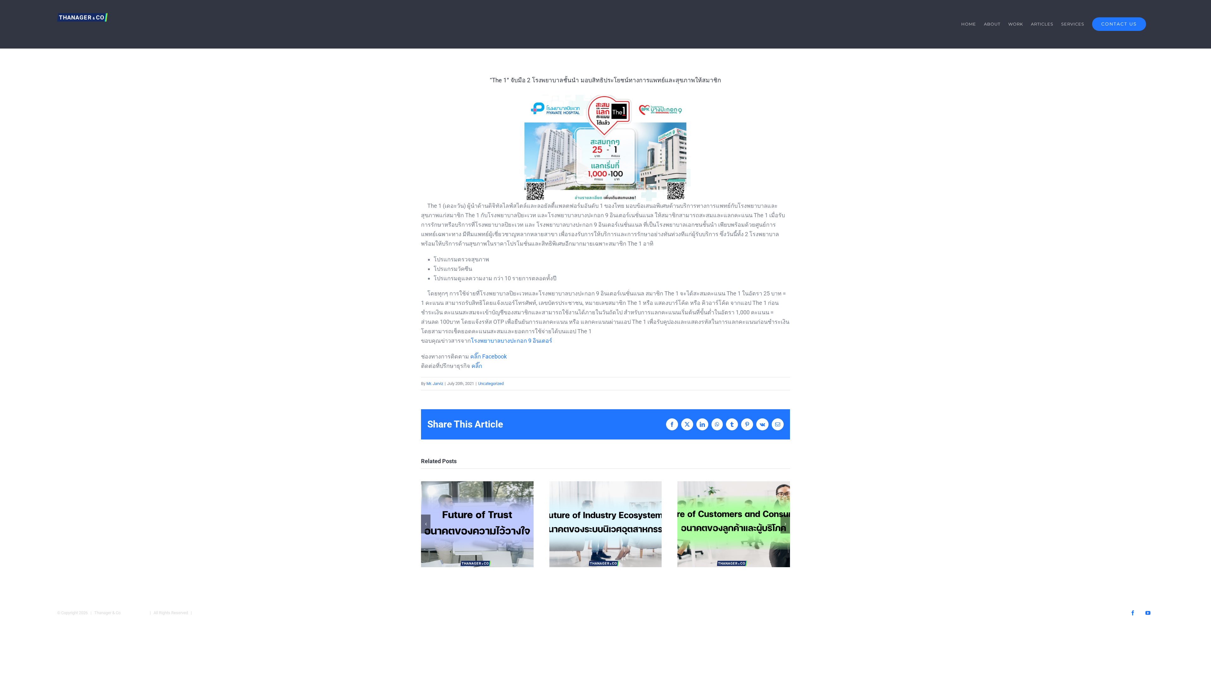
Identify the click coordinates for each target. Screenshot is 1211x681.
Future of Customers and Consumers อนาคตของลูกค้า (734, 524)
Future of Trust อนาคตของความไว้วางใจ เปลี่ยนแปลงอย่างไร (477, 524)
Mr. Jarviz (434, 383)
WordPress (205, 612)
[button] (425, 524)
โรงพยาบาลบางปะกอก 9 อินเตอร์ (511, 340)
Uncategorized (491, 383)
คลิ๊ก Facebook (488, 356)
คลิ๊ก (476, 366)
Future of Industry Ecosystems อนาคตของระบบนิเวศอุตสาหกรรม (605, 524)
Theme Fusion (134, 612)
